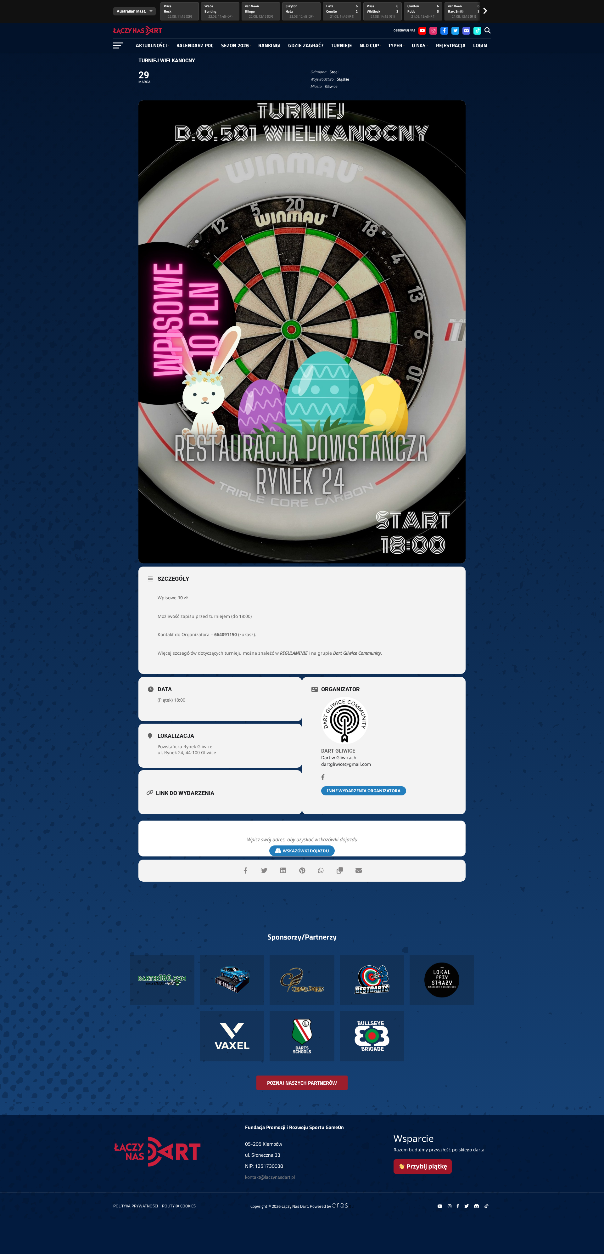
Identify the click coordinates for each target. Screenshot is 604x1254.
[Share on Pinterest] (302, 870)
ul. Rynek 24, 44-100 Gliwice (187, 752)
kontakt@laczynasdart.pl (270, 1177)
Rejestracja (451, 45)
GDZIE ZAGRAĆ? (305, 45)
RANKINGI (269, 45)
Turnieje (341, 45)
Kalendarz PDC (195, 45)
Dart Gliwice (338, 751)
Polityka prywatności (135, 1206)
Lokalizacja (176, 735)
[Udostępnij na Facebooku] (245, 870)
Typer (395, 45)
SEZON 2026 (235, 45)
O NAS (419, 45)
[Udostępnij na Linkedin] (283, 870)
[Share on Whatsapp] (321, 870)
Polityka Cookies (179, 1206)
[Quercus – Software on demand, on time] (343, 1206)
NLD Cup (369, 45)
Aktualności (151, 45)
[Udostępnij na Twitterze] (264, 870)
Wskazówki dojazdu (306, 851)
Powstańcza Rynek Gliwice (185, 746)
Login (480, 45)
